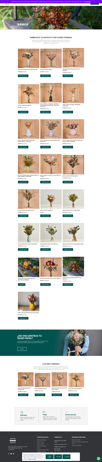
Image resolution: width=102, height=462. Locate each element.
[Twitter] (13, 453)
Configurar (67, 456)
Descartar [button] (88, 1)
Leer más (22, 284)
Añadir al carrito (23, 75)
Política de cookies (32, 459)
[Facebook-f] (8, 453)
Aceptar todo (50, 457)
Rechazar (58, 456)
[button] (98, 458)
